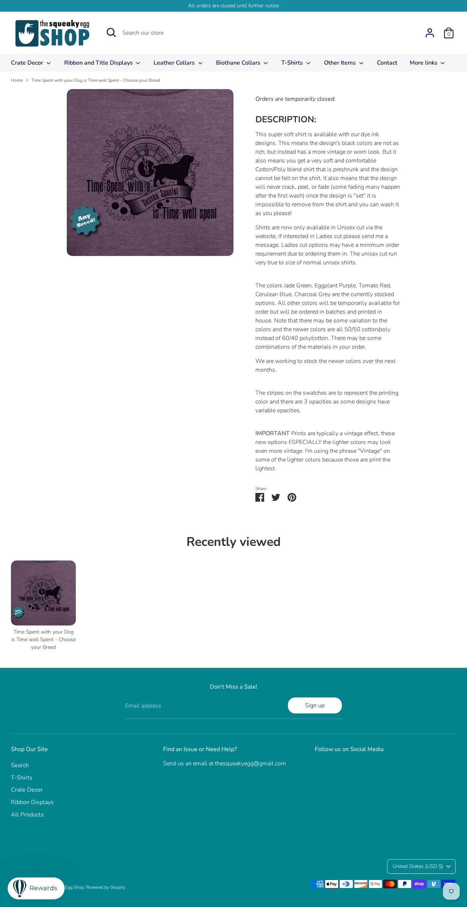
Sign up (315, 705)
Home (17, 80)
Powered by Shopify (105, 887)
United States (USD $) (418, 866)
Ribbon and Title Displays (99, 63)
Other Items (340, 63)
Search (20, 765)
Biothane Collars (239, 63)
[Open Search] (111, 32)
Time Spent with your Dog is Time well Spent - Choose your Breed (95, 80)
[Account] (429, 33)
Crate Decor (28, 63)
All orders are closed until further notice (233, 5)
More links (424, 63)
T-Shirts (292, 63)
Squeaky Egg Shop (65, 887)
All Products (27, 815)
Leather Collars (175, 63)
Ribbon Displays (32, 802)
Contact (387, 63)
